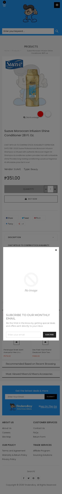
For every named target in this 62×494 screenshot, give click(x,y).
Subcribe (49, 334)
